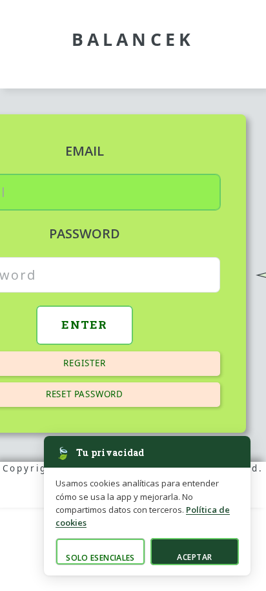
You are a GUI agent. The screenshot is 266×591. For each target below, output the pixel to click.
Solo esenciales (100, 557)
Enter (84, 324)
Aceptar (194, 557)
